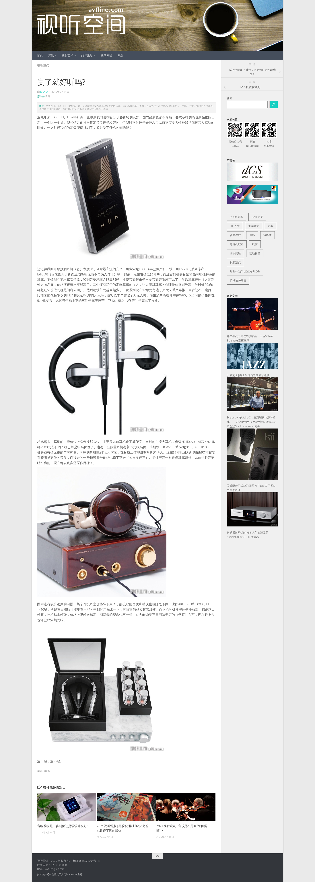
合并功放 (235, 235)
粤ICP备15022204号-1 (85, 860)
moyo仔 (45, 91)
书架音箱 (253, 226)
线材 (255, 244)
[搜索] (273, 104)
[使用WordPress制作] (48, 874)
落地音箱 (254, 253)
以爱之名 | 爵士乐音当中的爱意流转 (248, 375)
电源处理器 (237, 244)
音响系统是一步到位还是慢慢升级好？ (63, 826)
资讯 (51, 55)
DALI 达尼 (257, 217)
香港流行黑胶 (238, 280)
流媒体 (267, 235)
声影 (252, 235)
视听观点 (43, 65)
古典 (270, 226)
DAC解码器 (236, 217)
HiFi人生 (235, 226)
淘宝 (269, 144)
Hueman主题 (75, 874)
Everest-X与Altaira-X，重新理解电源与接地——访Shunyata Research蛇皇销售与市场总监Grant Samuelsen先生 (252, 422)
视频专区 (106, 55)
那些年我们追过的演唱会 (245, 271)
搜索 (229, 98)
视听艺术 (67, 55)
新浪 (252, 144)
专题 (120, 55)
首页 (40, 55)
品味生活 (87, 55)
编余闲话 (235, 253)
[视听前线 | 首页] (81, 21)
